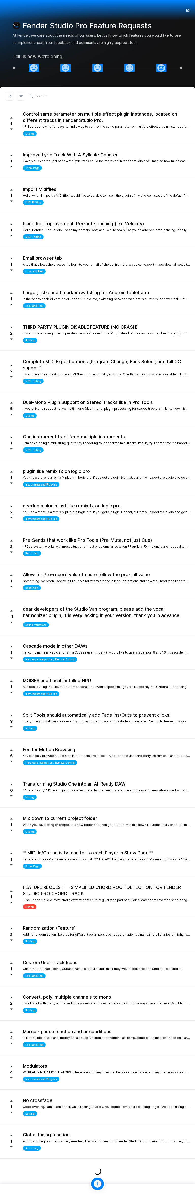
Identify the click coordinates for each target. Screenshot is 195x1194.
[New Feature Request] (97, 1184)
